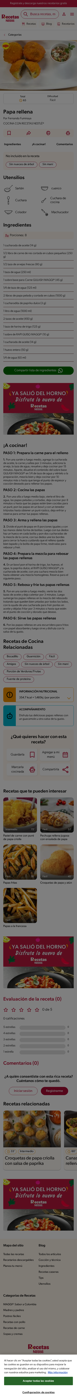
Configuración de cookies (38, 1392)
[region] (38, 1377)
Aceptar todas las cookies (38, 1381)
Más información (58, 1372)
